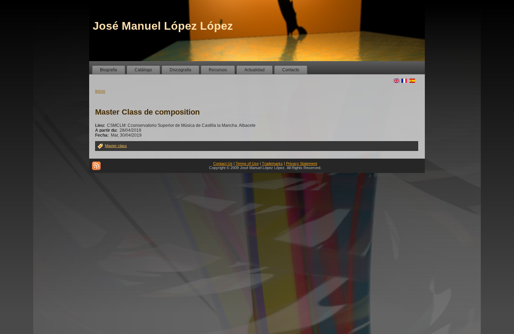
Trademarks (272, 163)
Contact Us (223, 163)
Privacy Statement (301, 163)
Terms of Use (247, 163)
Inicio (100, 91)
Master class (116, 146)
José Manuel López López (163, 26)
